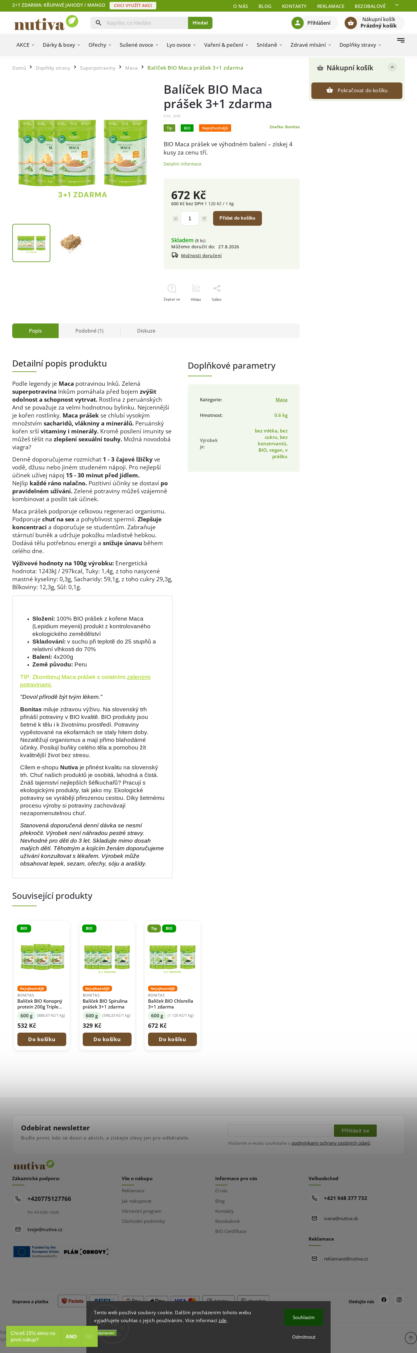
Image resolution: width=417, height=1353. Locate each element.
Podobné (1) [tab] (89, 330)
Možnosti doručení (201, 255)
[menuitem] (25, 45)
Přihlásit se (355, 1130)
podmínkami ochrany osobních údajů (331, 1143)
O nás (240, 6)
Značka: (285, 126)
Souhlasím (304, 1317)
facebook (384, 1299)
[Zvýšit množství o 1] (204, 218)
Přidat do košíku (237, 218)
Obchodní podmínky (143, 1221)
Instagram (399, 1299)
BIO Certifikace (230, 1231)
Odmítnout (303, 1337)
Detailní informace (182, 164)
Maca (282, 399)
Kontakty (294, 6)
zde (223, 1320)
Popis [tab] (35, 330)
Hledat (200, 22)
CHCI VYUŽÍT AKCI (133, 5)
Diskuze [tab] (146, 330)
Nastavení (105, 1333)
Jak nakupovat (136, 1201)
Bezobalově (370, 6)
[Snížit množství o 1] (175, 218)
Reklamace (331, 6)
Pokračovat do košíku (363, 90)
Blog (265, 6)
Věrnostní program (141, 1211)
